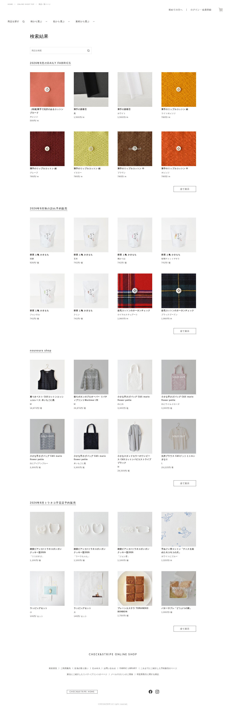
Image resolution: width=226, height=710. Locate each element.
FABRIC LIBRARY (128, 668)
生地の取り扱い (81, 668)
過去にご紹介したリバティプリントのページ (87, 674)
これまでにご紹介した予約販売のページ (159, 668)
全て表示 (184, 189)
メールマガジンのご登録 (122, 674)
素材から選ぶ (83, 21)
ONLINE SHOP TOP (25, 4)
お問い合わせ (110, 668)
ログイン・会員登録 (200, 10)
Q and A (96, 668)
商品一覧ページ (45, 4)
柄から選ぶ (36, 21)
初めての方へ (176, 10)
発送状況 (53, 668)
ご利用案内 (66, 668)
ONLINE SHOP (113, 654)
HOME (10, 4)
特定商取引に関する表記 (148, 674)
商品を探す (13, 21)
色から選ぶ (59, 21)
